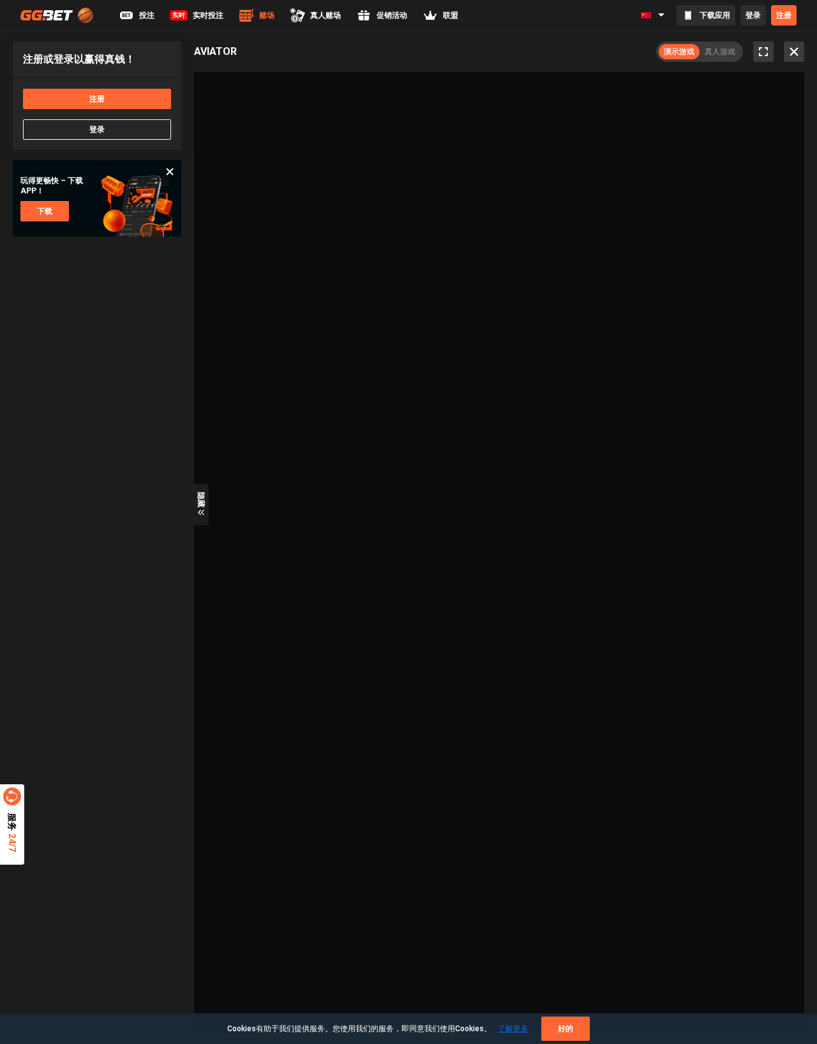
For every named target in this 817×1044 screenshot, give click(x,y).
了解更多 (513, 1028)
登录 (753, 15)
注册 (783, 15)
